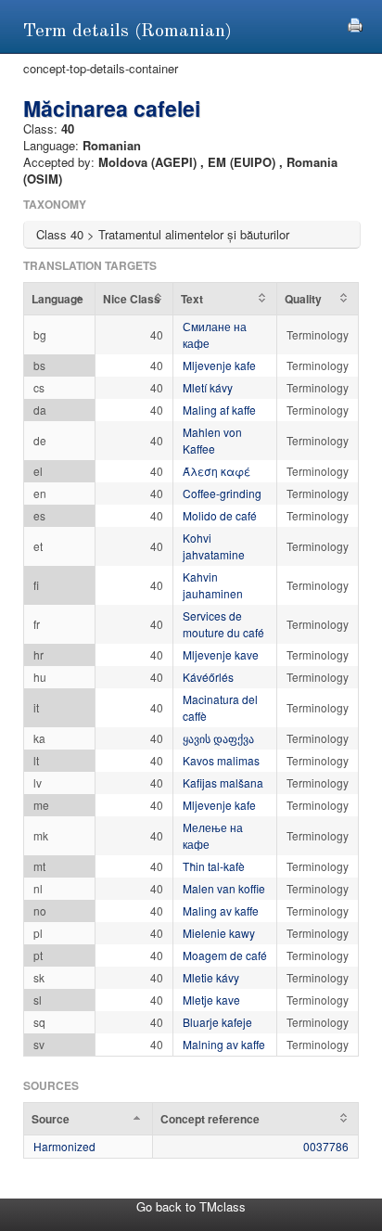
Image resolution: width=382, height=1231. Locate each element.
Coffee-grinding (222, 493)
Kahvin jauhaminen (213, 585)
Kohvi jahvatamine (214, 546)
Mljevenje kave (221, 654)
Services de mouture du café (223, 624)
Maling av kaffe (221, 910)
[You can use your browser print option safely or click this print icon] (355, 23)
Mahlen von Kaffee (212, 440)
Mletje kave (211, 999)
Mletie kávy (211, 977)
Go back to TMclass (191, 1206)
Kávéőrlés (208, 677)
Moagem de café (225, 955)
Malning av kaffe (224, 1044)
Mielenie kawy (219, 933)
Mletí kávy (208, 387)
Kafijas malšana (223, 782)
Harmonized (64, 1146)
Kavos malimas (221, 760)
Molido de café (220, 515)
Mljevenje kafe (219, 365)
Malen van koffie (224, 888)
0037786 (326, 1146)
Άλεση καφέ (216, 471)
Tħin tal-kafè (214, 866)
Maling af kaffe (219, 409)
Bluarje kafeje (217, 1022)
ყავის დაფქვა (218, 738)
